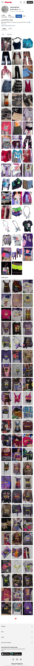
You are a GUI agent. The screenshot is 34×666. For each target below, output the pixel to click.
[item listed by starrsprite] (6, 44)
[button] (15, 9)
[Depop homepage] (8, 2)
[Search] (21, 2)
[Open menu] (2, 2)
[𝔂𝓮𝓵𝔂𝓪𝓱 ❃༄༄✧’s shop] (5, 9)
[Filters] (3, 34)
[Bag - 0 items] (24, 2)
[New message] (24, 16)
